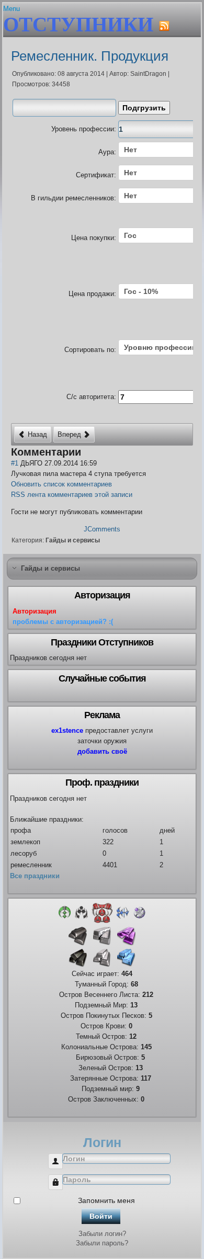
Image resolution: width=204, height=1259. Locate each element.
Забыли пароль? (102, 1243)
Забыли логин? (102, 1234)
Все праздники (35, 876)
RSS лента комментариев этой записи (71, 494)
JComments (102, 529)
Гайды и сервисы (73, 540)
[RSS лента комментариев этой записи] (85, 452)
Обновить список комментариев (61, 484)
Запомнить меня (106, 1200)
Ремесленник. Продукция (89, 56)
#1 (14, 463)
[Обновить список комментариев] (88, 452)
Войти (100, 1216)
